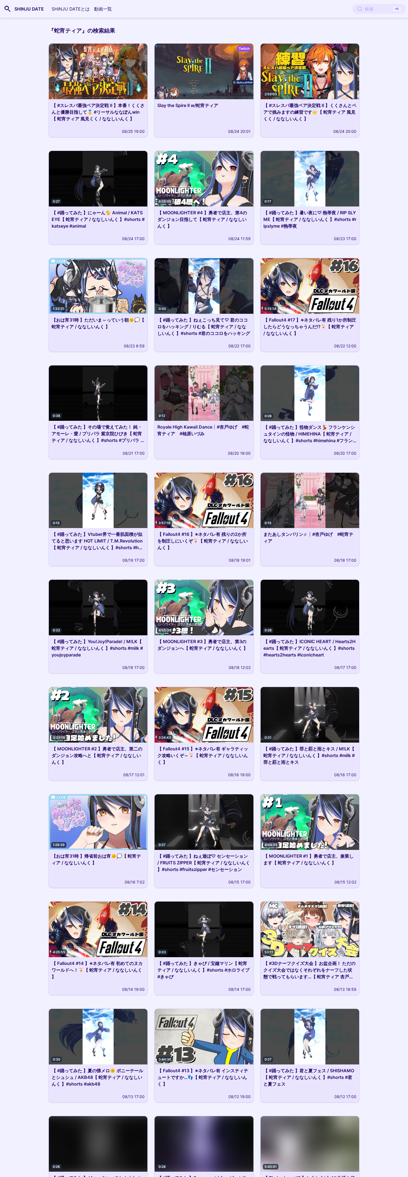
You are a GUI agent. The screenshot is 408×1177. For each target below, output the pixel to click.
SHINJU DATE (29, 9)
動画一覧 (103, 9)
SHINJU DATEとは (71, 9)
